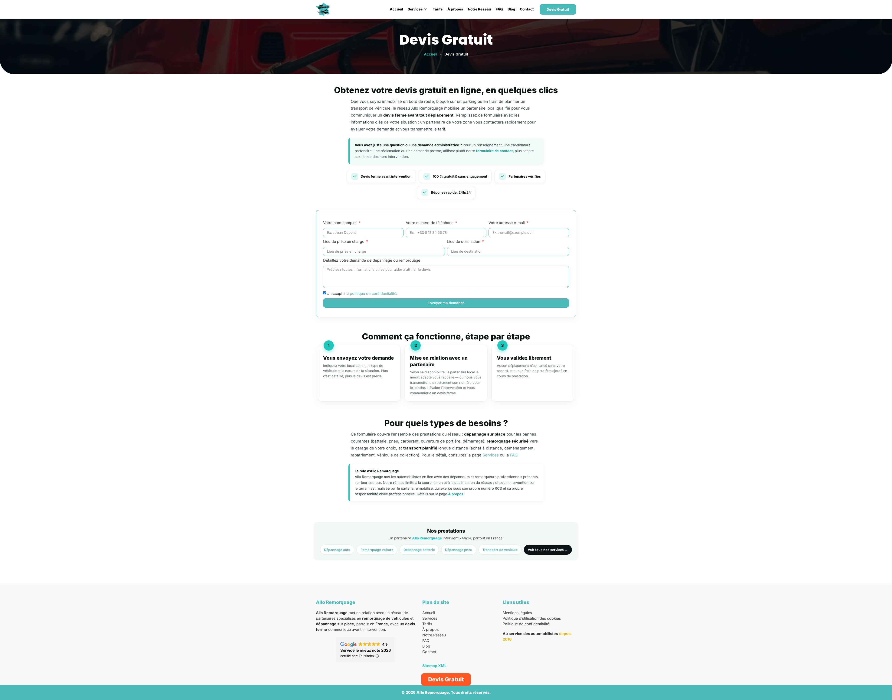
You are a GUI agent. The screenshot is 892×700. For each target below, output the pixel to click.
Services (415, 9)
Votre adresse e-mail (507, 223)
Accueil (396, 9)
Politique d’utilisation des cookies (532, 618)
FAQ (499, 9)
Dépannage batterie (419, 550)
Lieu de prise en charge (344, 242)
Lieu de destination (464, 242)
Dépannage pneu (458, 550)
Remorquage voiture (377, 550)
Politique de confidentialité (526, 624)
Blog (511, 9)
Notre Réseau (479, 9)
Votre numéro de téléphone (430, 223)
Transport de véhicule (500, 550)
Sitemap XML (434, 665)
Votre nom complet (340, 223)
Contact (527, 9)
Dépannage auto (337, 550)
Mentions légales (517, 612)
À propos (455, 9)
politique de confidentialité (373, 293)
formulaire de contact (494, 151)
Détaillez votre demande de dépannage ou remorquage (371, 260)
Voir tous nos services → (548, 550)
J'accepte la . (362, 293)
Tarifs (438, 9)
